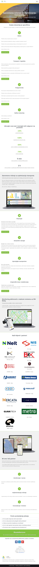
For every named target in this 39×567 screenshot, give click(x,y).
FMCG (19, 36)
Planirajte (19, 218)
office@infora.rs (21, 552)
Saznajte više (5, 52)
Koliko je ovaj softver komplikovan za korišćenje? (13, 523)
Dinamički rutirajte (19, 240)
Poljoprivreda (19, 87)
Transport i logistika (19, 61)
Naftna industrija (19, 113)
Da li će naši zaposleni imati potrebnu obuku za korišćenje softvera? (17, 525)
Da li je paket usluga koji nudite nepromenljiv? (12, 518)
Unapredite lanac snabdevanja (19, 282)
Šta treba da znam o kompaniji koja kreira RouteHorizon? (14, 527)
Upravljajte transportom (19, 261)
